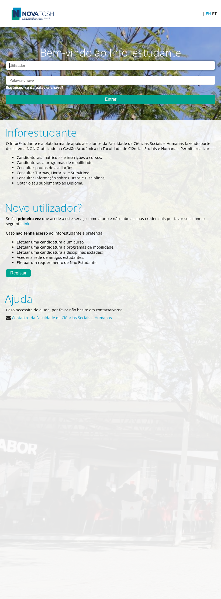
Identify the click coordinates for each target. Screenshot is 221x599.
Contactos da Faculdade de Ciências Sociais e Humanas (61, 317)
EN (208, 13)
